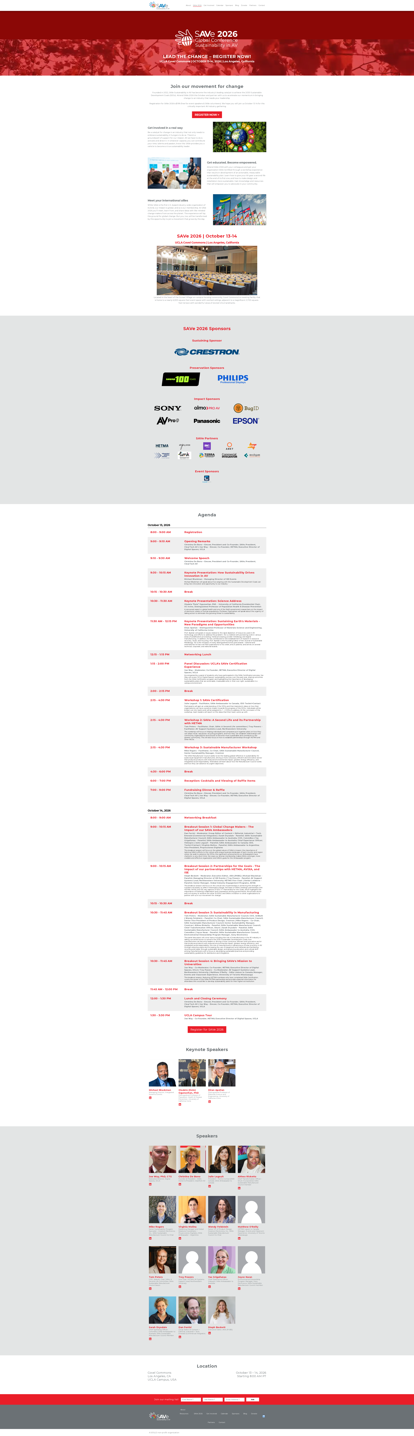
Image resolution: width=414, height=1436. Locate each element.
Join (252, 1399)
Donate (254, 1414)
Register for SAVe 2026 (207, 1029)
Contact (222, 1422)
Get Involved (211, 1414)
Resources (184, 1414)
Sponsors (235, 1414)
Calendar (224, 1414)
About (182, 1410)
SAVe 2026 (198, 1414)
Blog (245, 1414)
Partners (211, 1422)
